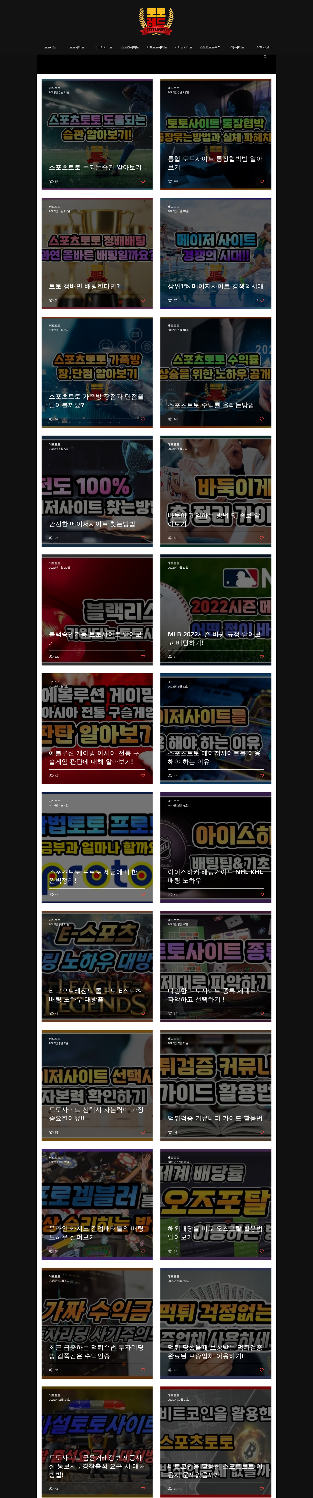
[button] (265, 57)
